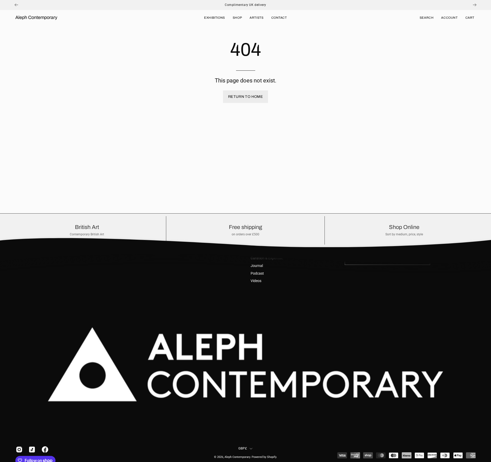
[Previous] (16, 5)
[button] (427, 17)
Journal (257, 266)
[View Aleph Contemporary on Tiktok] (31, 449)
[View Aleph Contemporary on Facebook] (44, 449)
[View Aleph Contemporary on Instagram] (18, 449)
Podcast (257, 273)
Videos (256, 281)
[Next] (474, 5)
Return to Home (245, 96)
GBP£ (242, 448)
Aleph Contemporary (36, 17)
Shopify (271, 457)
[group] (245, 5)
